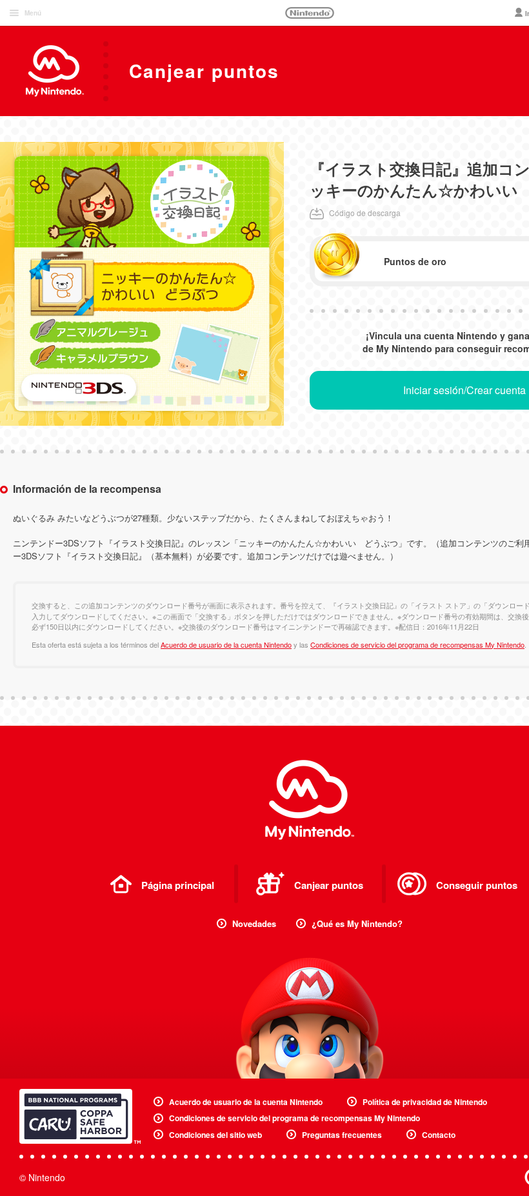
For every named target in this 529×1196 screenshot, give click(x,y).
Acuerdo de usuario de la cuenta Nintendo (226, 644)
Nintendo (309, 13)
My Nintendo (309, 800)
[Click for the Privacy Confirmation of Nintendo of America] (80, 1116)
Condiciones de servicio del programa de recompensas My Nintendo (417, 644)
